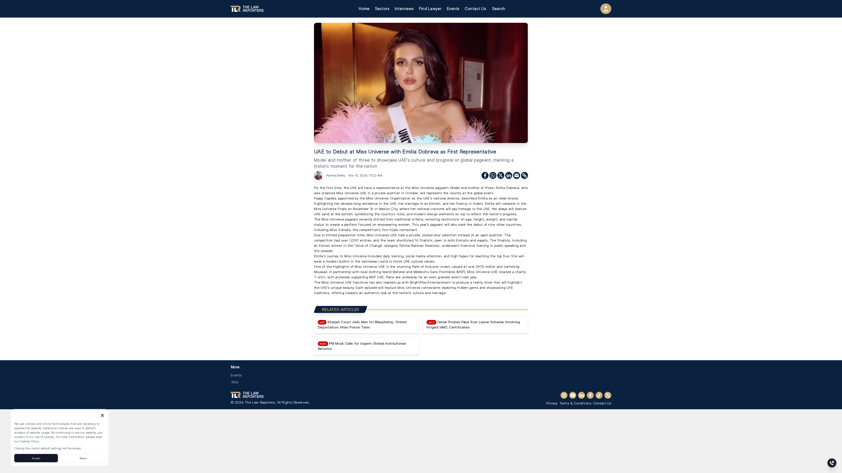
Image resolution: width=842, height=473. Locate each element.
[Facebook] (590, 395)
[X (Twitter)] (607, 395)
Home (364, 8)
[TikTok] (599, 395)
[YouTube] (572, 395)
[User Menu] (605, 9)
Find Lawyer (430, 8)
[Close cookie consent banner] (102, 415)
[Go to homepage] (247, 9)
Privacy (551, 403)
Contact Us (475, 8)
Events (453, 8)
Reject (83, 458)
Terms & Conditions (575, 403)
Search (498, 8)
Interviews (404, 8)
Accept (36, 458)
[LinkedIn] (581, 395)
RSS (235, 382)
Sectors (382, 8)
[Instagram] (563, 395)
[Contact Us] (832, 463)
